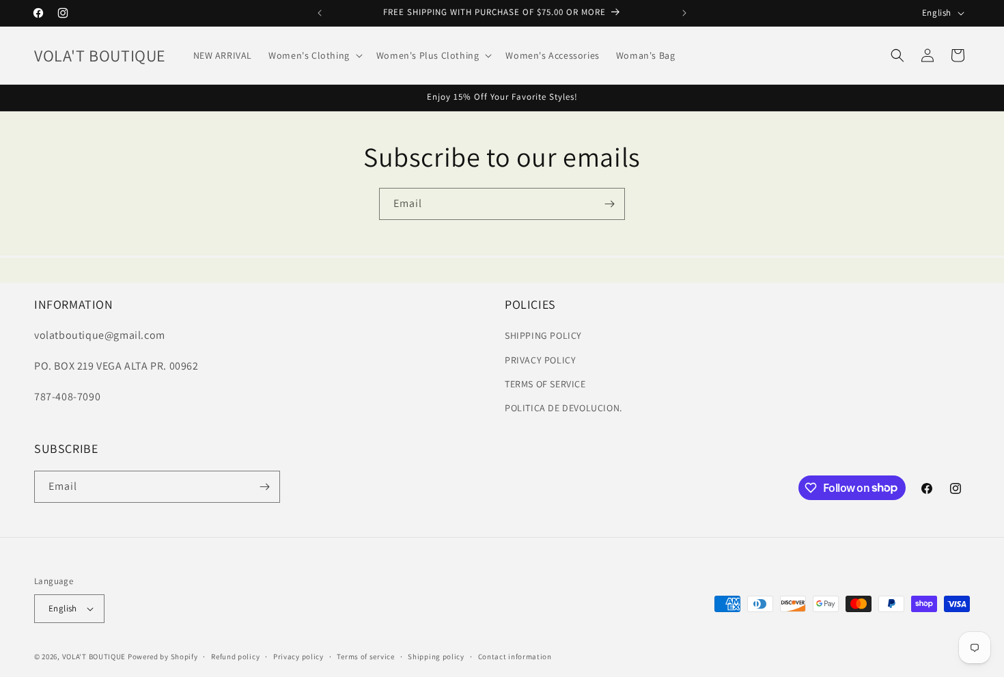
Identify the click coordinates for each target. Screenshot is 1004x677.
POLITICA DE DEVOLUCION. (563, 408)
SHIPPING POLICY (543, 335)
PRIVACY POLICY (540, 360)
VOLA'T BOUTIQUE (94, 656)
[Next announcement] (684, 13)
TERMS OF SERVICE (545, 384)
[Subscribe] (609, 204)
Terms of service (365, 656)
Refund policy (235, 656)
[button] (314, 55)
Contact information (515, 656)
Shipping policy (436, 656)
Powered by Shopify (163, 656)
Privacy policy (298, 656)
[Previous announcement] (320, 13)
